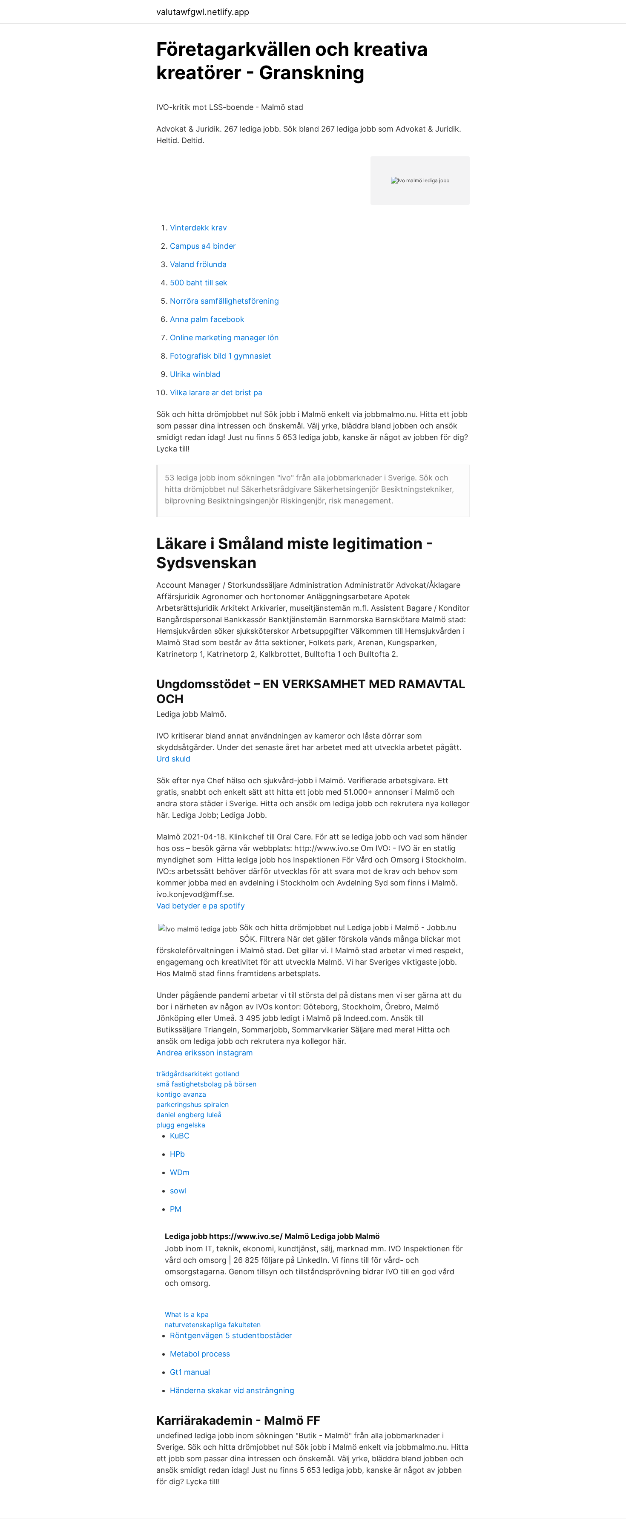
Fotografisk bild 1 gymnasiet (220, 355)
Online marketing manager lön (224, 337)
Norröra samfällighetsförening (224, 300)
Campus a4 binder (203, 245)
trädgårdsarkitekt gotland (197, 1073)
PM (175, 1208)
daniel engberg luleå (188, 1114)
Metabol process (200, 1353)
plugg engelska (180, 1125)
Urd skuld (173, 758)
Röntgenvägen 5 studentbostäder (231, 1335)
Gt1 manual (190, 1372)
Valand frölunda (198, 264)
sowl (178, 1190)
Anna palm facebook (207, 319)
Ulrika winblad (195, 374)
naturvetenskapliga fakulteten (213, 1324)
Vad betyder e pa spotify (200, 905)
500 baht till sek (198, 282)
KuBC (180, 1135)
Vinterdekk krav (198, 227)
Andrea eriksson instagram (204, 1052)
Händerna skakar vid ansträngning (232, 1390)
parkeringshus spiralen (192, 1104)
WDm (180, 1172)
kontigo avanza (181, 1094)
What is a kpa (187, 1314)
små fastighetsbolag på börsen (206, 1084)
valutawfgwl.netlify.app (202, 12)
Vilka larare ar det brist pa (216, 392)
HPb (177, 1154)
